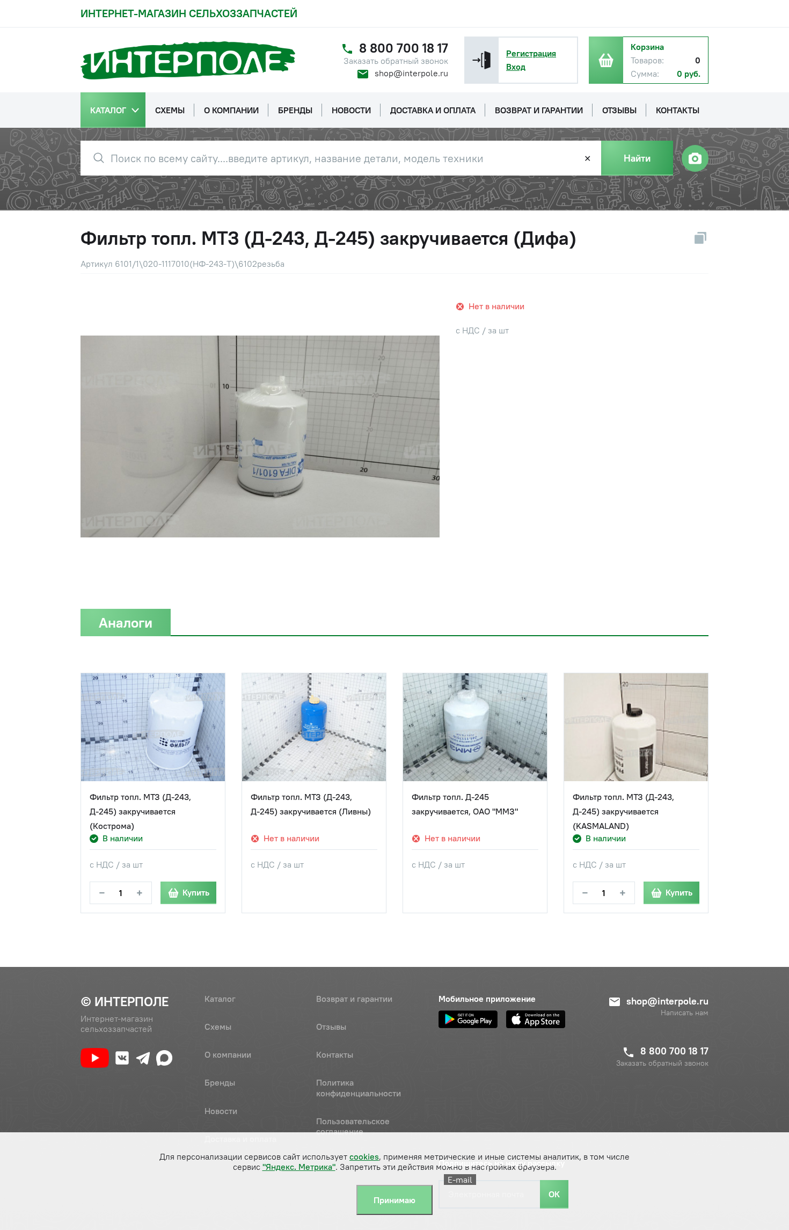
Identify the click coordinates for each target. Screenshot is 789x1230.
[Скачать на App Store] (535, 1019)
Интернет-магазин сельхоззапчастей (189, 13)
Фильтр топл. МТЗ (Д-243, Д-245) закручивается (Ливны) (311, 804)
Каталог (220, 998)
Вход (515, 66)
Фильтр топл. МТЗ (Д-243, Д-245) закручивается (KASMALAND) (623, 811)
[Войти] (481, 60)
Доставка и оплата (240, 1138)
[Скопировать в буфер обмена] (700, 238)
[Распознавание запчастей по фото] (695, 158)
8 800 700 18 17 (403, 48)
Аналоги (125, 622)
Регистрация (531, 53)
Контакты (334, 1054)
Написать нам (684, 1012)
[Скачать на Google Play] (468, 1019)
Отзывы (331, 1026)
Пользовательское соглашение (353, 1126)
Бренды (219, 1082)
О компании (227, 1054)
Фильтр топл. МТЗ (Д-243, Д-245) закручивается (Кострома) (140, 811)
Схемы (217, 1026)
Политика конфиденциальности (358, 1087)
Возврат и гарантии (354, 998)
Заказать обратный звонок (396, 61)
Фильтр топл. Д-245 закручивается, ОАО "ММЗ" (465, 804)
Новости (220, 1110)
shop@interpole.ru (411, 73)
